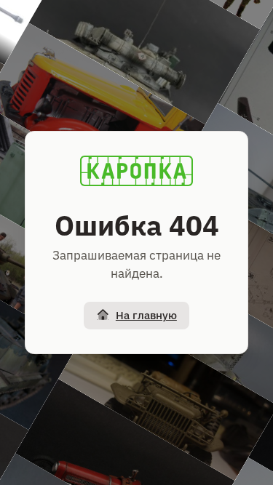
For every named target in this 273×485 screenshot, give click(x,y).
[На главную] (137, 171)
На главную (146, 315)
